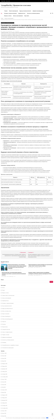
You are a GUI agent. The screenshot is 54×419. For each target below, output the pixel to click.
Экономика (4, 342)
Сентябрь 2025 (5, 376)
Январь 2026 (4, 366)
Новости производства (13, 10)
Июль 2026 (4, 355)
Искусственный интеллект (7, 305)
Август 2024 (4, 410)
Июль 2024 (4, 413)
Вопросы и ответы (7, 15)
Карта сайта (26, 15)
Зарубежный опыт (21, 13)
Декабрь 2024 (4, 400)
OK (47, 417)
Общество (4, 321)
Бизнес (3, 287)
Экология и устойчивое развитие (33, 13)
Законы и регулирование (18, 15)
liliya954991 (4, 31)
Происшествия (4, 326)
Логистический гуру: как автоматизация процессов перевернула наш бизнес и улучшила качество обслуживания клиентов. (14, 273)
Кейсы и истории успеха (6, 311)
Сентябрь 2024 (5, 408)
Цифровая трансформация (38, 10)
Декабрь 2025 (4, 368)
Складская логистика (6, 329)
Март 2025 (4, 392)
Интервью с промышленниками (10, 13)
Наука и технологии (5, 313)
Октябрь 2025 (4, 374)
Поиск (2, 279)
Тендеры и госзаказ (5, 334)
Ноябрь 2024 (4, 402)
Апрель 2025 (4, 389)
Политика (4, 324)
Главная (5, 10)
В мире (3, 290)
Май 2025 (4, 387)
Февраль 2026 (4, 363)
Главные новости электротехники (8, 295)
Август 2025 (4, 379)
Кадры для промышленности (25, 10)
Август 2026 (4, 353)
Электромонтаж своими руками (8, 347)
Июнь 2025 (4, 384)
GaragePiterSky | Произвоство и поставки (16, 5)
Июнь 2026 (4, 358)
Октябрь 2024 (4, 405)
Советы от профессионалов (7, 332)
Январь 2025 (4, 397)
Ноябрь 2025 (4, 371)
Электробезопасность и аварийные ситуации (10, 345)
